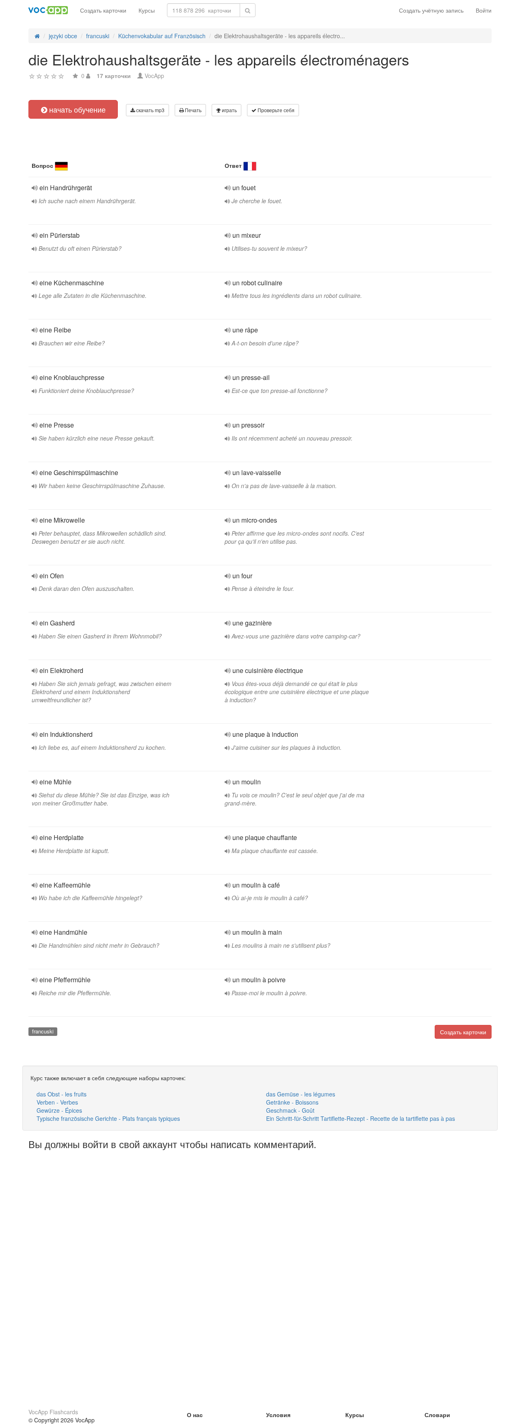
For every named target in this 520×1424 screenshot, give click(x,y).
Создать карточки (103, 10)
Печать (193, 109)
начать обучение (76, 109)
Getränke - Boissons (292, 1102)
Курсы (147, 10)
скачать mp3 (150, 109)
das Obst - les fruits (62, 1094)
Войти (484, 10)
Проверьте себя (275, 109)
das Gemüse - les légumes (300, 1094)
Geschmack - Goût (290, 1110)
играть (229, 109)
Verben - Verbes (57, 1102)
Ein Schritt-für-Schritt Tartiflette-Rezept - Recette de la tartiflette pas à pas (360, 1118)
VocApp (154, 76)
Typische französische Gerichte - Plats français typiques (108, 1118)
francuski (43, 1031)
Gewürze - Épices (59, 1110)
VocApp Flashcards (53, 1412)
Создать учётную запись (431, 10)
